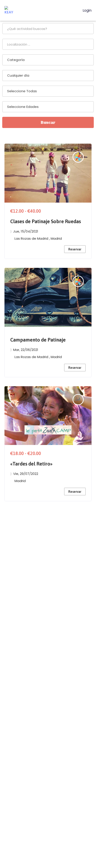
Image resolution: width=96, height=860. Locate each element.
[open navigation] (73, 10)
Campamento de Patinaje (38, 340)
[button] (10, 194)
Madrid (56, 238)
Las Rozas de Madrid (32, 238)
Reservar (74, 249)
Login (87, 10)
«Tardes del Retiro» (31, 464)
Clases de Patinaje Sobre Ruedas (45, 221)
